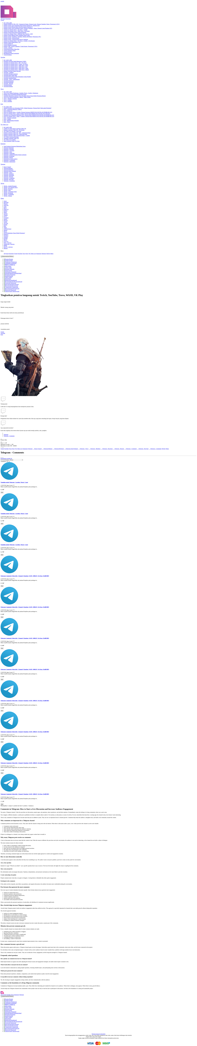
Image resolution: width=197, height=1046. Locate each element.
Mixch (5, 240)
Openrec (6, 237)
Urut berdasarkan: (5, 460)
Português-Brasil (17, 273)
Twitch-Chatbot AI (8, 43)
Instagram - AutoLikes (9, 153)
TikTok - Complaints (9, 194)
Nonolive (6, 235)
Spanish (11, 276)
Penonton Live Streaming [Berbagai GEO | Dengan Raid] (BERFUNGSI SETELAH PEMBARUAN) (29, 115)
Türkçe (10, 277)
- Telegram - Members (94, 448)
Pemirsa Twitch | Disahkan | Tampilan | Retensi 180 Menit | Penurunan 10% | (22, 36)
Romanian (12, 274)
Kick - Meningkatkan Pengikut (11, 120)
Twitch (2, 20)
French (10, 270)
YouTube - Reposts (8, 83)
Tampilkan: (3, 461)
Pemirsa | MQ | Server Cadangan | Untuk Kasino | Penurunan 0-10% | (20, 46)
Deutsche (11, 269)
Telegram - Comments (9, 178)
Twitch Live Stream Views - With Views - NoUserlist (17, 31)
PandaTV (6, 234)
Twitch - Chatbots (8, 47)
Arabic (10, 267)
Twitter (5, 222)
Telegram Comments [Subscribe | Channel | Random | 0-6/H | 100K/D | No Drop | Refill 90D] (25, 576)
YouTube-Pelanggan (9, 81)
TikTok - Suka (7, 190)
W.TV (5, 216)
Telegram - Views (8, 172)
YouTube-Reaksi (8, 85)
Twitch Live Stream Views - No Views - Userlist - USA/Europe (19, 40)
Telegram (3, 164)
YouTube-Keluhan (8, 86)
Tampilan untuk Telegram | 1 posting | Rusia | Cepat (14, 482)
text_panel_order (8, 22)
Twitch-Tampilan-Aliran (9, 50)
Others (2, 198)
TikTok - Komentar (8, 193)
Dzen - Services (7, 242)
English (11, 260)
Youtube (9, 994)
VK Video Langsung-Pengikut (11, 137)
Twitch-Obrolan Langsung (10, 45)
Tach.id (5, 213)
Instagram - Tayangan (9, 150)
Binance (6, 204)
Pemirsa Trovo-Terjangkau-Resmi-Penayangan (15, 94)
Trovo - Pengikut (8, 101)
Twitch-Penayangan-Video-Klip (11, 49)
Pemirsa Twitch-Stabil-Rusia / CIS (12, 42)
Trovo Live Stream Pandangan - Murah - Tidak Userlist (17, 97)
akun (4, 18)
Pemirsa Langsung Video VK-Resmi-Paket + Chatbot (17, 135)
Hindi (9, 279)
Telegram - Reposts (8, 176)
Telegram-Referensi (8, 169)
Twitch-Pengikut (8, 52)
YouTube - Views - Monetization (12, 79)
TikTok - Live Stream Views (11, 187)
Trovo (2, 89)
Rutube (5, 224)
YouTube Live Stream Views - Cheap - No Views (16, 64)
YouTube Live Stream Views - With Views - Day (16, 67)
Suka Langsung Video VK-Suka (12, 141)
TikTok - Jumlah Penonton (10, 186)
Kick (2, 104)
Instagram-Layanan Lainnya (10, 159)
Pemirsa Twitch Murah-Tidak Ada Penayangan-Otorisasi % (18, 27)
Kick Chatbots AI (8, 110)
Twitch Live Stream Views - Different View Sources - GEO (18, 34)
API (2, 18)
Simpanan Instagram (9, 147)
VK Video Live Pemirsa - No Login (12, 131)
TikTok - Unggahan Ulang (10, 191)
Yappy (5, 227)
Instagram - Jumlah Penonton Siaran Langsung (15, 154)
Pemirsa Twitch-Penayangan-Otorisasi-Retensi (15, 32)
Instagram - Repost (8, 157)
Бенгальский (15, 284)
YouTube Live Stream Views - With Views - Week (16, 68)
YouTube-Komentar (8, 82)
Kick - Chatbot (7, 119)
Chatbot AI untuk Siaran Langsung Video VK (15, 128)
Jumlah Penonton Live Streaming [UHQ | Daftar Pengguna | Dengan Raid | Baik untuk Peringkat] (27, 108)
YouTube (3, 57)
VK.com (6, 223)
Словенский (14, 287)
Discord (6, 220)
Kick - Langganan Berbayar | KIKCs (13, 109)
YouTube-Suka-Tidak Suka (10, 75)
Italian (9, 266)
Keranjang (8, 18)
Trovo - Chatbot (7, 100)
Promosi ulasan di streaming (98, 1034)
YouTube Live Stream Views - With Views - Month (16, 69)
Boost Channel (7, 167)
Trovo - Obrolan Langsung (10, 98)
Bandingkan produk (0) (6, 458)
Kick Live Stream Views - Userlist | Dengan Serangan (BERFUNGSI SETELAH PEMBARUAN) (28, 112)
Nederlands (13, 272)
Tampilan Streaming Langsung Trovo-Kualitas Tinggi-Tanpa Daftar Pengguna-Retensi (25, 95)
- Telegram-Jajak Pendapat (71, 448)
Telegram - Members (9, 174)
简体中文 (12, 264)
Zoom (5, 201)
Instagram (3, 143)
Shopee (5, 230)
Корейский (14, 280)
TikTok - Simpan (8, 195)
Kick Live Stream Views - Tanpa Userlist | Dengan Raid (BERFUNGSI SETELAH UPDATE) (27, 113)
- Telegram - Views (83, 448)
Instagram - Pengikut (9, 149)
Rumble (6, 238)
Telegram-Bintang (8, 168)
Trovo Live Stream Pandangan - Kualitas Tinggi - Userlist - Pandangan (21, 93)
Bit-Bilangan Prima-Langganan (11, 53)
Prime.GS (6, 209)
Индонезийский (17, 281)
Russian (11, 259)
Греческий (13, 283)
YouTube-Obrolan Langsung (11, 74)
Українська (14, 262)
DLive (5, 231)
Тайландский (15, 291)
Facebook (6, 217)
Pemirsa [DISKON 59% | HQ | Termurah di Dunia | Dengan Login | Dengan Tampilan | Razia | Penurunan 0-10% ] (32, 24)
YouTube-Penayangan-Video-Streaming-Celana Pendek (17, 76)
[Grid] (2, 457)
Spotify (5, 219)
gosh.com (6, 205)
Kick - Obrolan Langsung (10, 117)
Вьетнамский (15, 288)
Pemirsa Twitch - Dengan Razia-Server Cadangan (16, 39)
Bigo (5, 226)
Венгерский (14, 285)
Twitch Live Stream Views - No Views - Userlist (15, 29)
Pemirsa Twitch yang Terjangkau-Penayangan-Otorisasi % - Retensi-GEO (22, 25)
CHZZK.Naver (7, 229)
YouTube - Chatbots (8, 72)
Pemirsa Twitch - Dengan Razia (11, 38)
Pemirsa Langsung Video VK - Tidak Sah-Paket (15, 134)
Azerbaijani (13, 263)
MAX (5, 208)
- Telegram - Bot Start (142, 448)
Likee (5, 206)
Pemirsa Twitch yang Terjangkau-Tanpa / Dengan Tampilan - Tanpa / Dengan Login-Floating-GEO (28, 28)
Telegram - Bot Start (9, 179)
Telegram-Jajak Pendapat (10, 171)
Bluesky (6, 248)
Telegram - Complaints (9, 180)
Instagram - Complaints (9, 160)
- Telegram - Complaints (155, 448)
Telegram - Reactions (9, 175)
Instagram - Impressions (9, 161)
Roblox (5, 210)
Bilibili (5, 245)
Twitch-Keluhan (8, 54)
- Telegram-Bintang (47, 448)
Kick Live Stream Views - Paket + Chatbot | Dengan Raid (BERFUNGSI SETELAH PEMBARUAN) (29, 116)
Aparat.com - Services (9, 244)
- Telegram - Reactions (107, 448)
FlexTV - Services (8, 247)
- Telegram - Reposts (118, 448)
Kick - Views (7, 122)
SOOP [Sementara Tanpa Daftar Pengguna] (14, 233)
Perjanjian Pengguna (106, 1036)
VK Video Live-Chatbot (10, 139)
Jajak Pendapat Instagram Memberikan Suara (15, 146)
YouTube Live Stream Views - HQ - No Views (15, 62)
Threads (6, 215)
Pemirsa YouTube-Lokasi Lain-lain (12, 71)
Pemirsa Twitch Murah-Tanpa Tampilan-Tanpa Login (17, 35)
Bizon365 (6, 202)
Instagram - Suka (8, 152)
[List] (1, 457)
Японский (13, 290)
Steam (5, 212)
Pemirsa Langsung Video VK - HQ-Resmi (14, 130)
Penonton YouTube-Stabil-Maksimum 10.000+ (15, 61)
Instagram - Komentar (9, 156)
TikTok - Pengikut (8, 189)
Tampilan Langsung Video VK (11, 138)
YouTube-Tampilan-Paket (10, 78)
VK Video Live (4, 124)
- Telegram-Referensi (58, 448)
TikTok (2, 183)
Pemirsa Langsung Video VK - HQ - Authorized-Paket (17, 132)
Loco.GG (6, 241)
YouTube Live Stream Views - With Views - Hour (16, 65)
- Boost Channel (37, 448)
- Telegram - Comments (130, 448)
